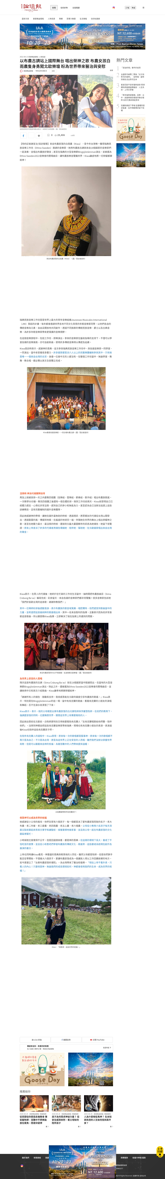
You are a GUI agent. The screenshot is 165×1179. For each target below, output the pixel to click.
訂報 (127, 7)
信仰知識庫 (95, 18)
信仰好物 (64, 7)
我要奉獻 (106, 1047)
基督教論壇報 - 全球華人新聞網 (31, 7)
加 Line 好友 (36, 1039)
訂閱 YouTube (98, 1039)
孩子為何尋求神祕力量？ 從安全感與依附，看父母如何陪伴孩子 (65, 1120)
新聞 (54, 7)
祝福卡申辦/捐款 (139, 1157)
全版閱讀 (76, 7)
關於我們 (25, 1157)
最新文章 (25, 18)
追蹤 (53, 71)
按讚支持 (66, 1039)
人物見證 (51, 18)
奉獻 (133, 7)
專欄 (61, 18)
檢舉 (111, 70)
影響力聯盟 (71, 18)
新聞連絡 (37, 1157)
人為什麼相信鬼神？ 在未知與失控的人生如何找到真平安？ (98, 1120)
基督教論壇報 (38, 18)
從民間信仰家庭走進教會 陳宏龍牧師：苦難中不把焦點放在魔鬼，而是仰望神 (33, 1120)
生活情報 (83, 18)
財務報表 (124, 1157)
